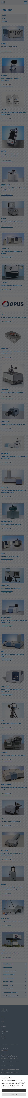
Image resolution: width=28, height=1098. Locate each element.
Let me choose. (11, 1087)
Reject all (14, 1094)
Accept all (14, 1091)
